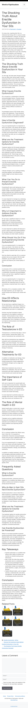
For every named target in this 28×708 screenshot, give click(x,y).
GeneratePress (14, 700)
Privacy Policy (10, 696)
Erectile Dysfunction (9, 640)
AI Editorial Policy (14, 706)
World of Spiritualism (10, 5)
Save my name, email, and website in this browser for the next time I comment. (14, 683)
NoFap (16, 640)
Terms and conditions (20, 696)
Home (4, 696)
